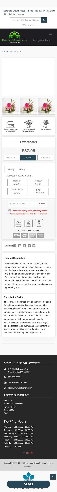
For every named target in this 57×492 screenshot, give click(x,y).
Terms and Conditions (13, 403)
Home (5, 51)
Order (28, 484)
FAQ (6, 413)
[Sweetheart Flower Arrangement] (10, 106)
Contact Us (9, 410)
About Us (8, 400)
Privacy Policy (10, 407)
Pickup (22, 169)
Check (42, 204)
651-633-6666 (41, 11)
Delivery (10, 169)
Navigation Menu (42, 40)
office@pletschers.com (13, 14)
